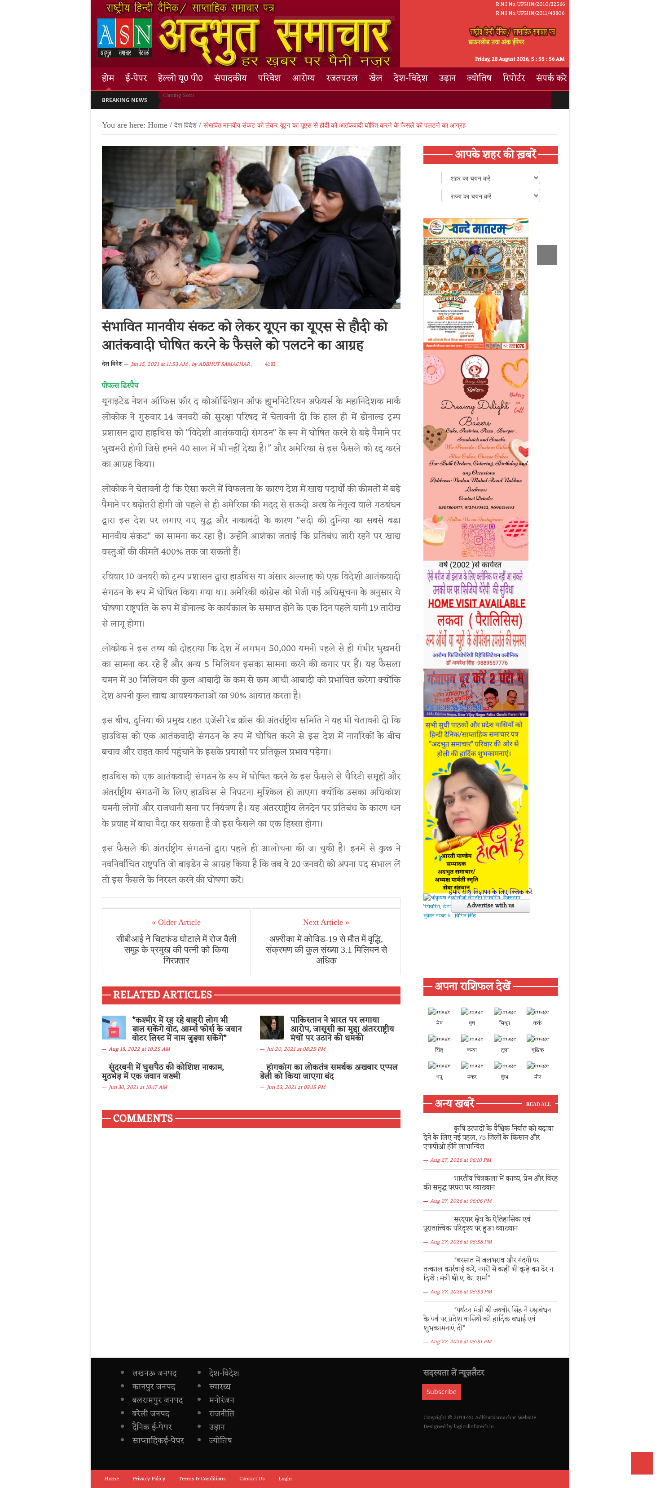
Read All (538, 1104)
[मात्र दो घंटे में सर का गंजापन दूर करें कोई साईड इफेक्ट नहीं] (475, 693)
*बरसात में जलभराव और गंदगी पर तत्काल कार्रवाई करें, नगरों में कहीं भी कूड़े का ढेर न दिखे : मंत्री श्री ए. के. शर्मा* (488, 1269)
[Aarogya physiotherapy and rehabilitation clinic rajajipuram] (475, 615)
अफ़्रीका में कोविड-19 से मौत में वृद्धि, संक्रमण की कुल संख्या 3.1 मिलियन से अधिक (326, 949)
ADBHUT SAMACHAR (224, 364)
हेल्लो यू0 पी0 (180, 78)
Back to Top (642, 1463)
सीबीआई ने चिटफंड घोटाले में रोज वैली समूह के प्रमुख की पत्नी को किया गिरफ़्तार (176, 949)
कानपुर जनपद (153, 1387)
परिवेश (269, 78)
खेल (376, 78)
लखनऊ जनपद (154, 1373)
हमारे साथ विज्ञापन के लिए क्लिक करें (490, 892)
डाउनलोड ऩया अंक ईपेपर (496, 42)
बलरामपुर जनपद (157, 1400)
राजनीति (221, 1414)
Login (285, 1479)
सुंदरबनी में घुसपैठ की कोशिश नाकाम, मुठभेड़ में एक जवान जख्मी (163, 1072)
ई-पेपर (136, 78)
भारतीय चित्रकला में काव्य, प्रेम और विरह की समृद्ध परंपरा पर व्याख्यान (490, 1183)
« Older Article (176, 922)
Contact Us (252, 1479)
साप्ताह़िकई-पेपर (158, 1441)
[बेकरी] (475, 455)
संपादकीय (230, 78)
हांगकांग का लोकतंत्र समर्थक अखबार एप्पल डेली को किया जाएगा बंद (329, 1072)
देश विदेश (112, 363)
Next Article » (326, 922)
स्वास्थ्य (220, 1387)
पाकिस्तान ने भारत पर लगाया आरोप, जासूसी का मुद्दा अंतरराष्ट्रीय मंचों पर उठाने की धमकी (342, 1029)
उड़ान (447, 78)
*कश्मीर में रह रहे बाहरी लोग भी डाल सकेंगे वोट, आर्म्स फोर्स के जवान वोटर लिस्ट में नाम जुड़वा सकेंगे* (187, 1029)
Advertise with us (491, 905)
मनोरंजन (221, 1400)
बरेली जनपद (150, 1414)
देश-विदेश (411, 78)
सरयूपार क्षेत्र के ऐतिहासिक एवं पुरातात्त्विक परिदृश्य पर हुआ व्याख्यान (477, 1224)
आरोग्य (303, 78)
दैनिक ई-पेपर (152, 1427)
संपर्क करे (551, 78)
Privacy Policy (148, 1479)
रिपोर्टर (514, 78)
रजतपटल (342, 78)
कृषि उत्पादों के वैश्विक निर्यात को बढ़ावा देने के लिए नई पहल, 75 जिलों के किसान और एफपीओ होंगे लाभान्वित (488, 1138)
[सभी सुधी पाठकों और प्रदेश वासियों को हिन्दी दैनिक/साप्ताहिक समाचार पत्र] (475, 805)
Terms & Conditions (202, 1479)
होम (108, 78)
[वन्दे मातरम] (475, 284)
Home (157, 124)
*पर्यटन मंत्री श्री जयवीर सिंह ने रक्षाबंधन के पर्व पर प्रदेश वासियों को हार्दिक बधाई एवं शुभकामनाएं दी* (487, 1319)
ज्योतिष (479, 78)
